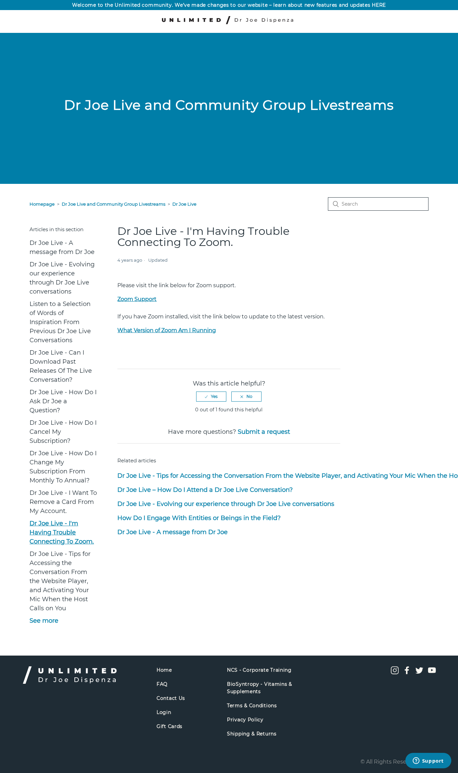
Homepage (42, 204)
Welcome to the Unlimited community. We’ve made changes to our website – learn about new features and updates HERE (229, 5)
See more (44, 620)
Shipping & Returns (252, 734)
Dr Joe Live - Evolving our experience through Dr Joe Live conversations (62, 278)
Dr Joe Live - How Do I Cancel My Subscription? (63, 432)
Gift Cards (169, 726)
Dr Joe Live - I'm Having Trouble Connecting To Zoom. (62, 532)
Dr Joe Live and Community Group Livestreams (113, 204)
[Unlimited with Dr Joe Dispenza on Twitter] (419, 673)
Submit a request (264, 431)
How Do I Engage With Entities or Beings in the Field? (199, 518)
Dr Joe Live (184, 204)
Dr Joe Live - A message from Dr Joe (62, 247)
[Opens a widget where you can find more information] (428, 761)
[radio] (211, 397)
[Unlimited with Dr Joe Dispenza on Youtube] (432, 673)
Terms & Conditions (252, 706)
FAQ (162, 684)
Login (164, 712)
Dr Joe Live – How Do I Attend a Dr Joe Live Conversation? (205, 490)
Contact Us (171, 698)
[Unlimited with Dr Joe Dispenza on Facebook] (407, 673)
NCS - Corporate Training (259, 670)
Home (164, 670)
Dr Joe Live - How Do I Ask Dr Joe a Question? (63, 401)
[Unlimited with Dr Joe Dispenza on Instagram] (395, 673)
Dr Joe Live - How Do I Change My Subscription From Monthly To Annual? (63, 467)
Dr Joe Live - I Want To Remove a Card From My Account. (63, 502)
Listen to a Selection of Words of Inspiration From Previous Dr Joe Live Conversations (60, 322)
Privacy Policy (245, 720)
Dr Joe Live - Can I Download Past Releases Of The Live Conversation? (61, 366)
